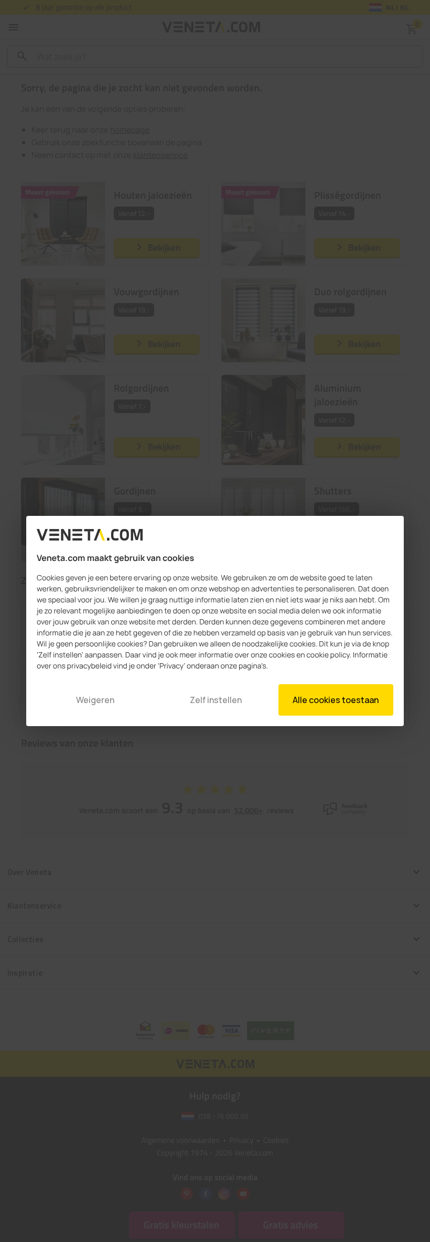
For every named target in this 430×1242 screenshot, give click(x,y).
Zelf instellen (216, 700)
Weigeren (95, 700)
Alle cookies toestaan (336, 700)
